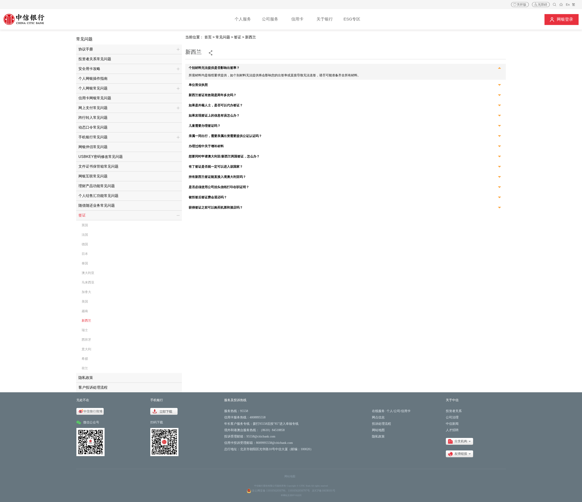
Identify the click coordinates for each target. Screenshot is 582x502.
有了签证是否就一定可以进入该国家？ (216, 166)
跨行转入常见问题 (93, 117)
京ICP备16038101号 (323, 490)
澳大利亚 (88, 273)
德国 (85, 244)
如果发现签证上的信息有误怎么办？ (214, 115)
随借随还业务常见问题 (96, 205)
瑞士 (85, 330)
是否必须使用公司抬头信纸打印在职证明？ (219, 187)
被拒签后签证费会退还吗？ (208, 197)
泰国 (85, 263)
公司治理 (452, 417)
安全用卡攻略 (89, 69)
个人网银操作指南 (93, 78)
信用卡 (406, 411)
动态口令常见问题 (93, 127)
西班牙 (86, 339)
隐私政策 (85, 378)
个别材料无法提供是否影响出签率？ (214, 68)
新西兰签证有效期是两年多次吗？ (212, 95)
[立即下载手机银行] (164, 411)
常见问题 (223, 37)
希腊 (85, 358)
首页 (208, 37)
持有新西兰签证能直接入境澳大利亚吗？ (217, 177)
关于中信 (452, 400)
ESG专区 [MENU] (352, 19)
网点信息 (378, 417)
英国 (85, 225)
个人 (389, 411)
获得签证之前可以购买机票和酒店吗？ (216, 207)
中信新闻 (452, 423)
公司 (397, 411)
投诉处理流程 (381, 423)
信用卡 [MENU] (297, 19)
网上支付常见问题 (93, 108)
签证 (82, 215)
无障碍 (542, 4)
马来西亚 (88, 282)
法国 (85, 234)
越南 (85, 311)
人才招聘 (452, 430)
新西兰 (86, 320)
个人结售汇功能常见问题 (98, 196)
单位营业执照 (198, 85)
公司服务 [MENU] (270, 19)
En (568, 4)
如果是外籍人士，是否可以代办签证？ (216, 105)
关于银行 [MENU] (324, 19)
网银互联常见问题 (93, 176)
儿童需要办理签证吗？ (205, 125)
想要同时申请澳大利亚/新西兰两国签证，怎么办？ (224, 156)
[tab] (345, 68)
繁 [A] (573, 4)
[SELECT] (459, 441)
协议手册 (85, 49)
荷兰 (85, 368)
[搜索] (554, 4)
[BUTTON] (562, 19)
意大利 (86, 349)
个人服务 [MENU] (243, 19)
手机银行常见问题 (93, 137)
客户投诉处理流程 (93, 387)
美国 (85, 301)
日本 (85, 254)
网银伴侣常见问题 (93, 147)
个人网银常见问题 (93, 88)
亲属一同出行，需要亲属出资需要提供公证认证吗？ (225, 136)
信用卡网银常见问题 (94, 98)
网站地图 (378, 430)
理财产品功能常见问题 (96, 186)
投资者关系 (454, 411)
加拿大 (86, 292)
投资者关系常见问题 (94, 59)
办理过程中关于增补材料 (206, 146)
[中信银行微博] (90, 411)
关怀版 (521, 4)
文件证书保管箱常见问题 (98, 166)
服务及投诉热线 (235, 400)
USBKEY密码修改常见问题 (100, 157)
